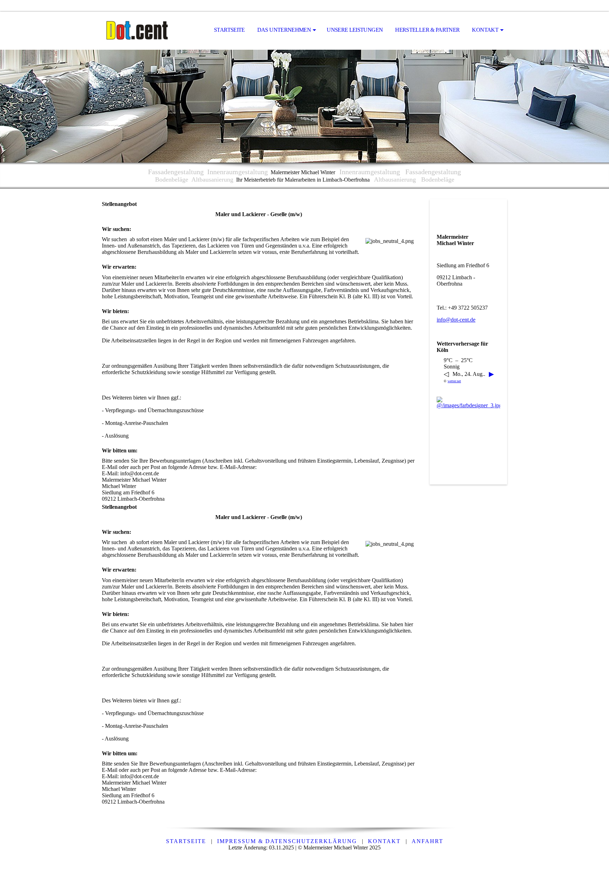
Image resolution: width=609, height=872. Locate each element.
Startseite (229, 30)
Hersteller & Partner (427, 30)
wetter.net (454, 381)
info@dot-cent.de (456, 320)
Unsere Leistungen (355, 30)
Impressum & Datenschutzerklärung (287, 841)
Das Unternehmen (284, 30)
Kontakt (485, 30)
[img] (137, 30)
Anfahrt (427, 841)
